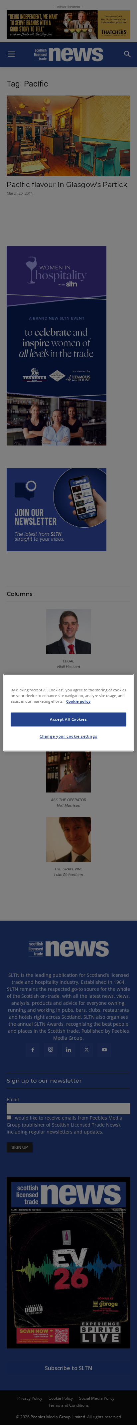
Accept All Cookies (68, 719)
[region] (68, 712)
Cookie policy (78, 701)
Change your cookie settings (68, 736)
